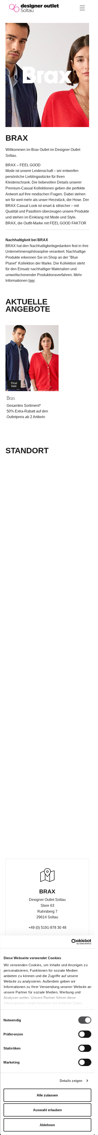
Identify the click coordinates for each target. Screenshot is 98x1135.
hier (31, 280)
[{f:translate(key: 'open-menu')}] (82, 8)
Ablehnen (47, 1125)
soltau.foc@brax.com (47, 935)
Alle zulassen (47, 1095)
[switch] (84, 1034)
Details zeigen (71, 1081)
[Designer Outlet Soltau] (34, 8)
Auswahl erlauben (47, 1110)
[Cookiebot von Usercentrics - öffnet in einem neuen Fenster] (71, 942)
